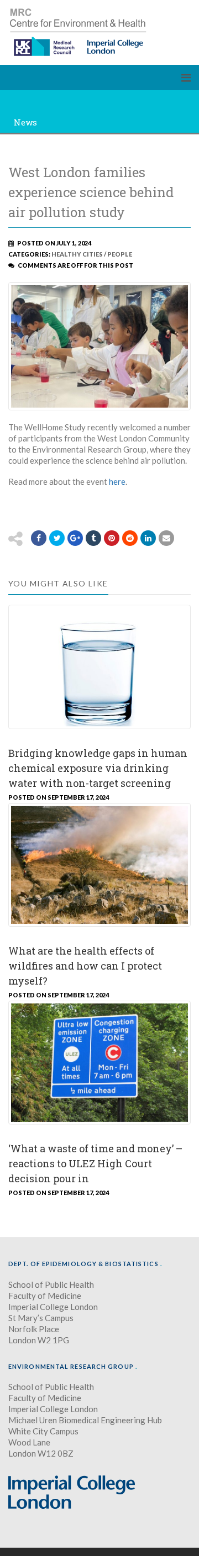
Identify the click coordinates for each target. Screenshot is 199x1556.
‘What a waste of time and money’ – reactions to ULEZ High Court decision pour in (95, 1163)
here (117, 481)
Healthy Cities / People (91, 254)
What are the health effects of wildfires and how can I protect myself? (85, 965)
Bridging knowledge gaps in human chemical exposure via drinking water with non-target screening (97, 768)
